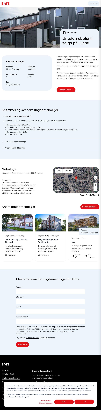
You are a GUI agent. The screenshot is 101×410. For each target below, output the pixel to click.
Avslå (84, 402)
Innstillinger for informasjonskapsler (46, 402)
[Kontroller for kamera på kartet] (95, 178)
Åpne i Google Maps (88, 195)
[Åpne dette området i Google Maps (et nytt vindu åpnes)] (56, 191)
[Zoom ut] (95, 189)
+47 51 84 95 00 (8, 374)
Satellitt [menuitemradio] (68, 171)
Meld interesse (65, 89)
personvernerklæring (33, 338)
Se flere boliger (88, 206)
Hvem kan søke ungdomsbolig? (16, 116)
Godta (64, 402)
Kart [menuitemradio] (58, 171)
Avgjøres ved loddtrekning (13, 148)
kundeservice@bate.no (11, 378)
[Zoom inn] (95, 185)
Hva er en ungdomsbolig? (14, 141)
